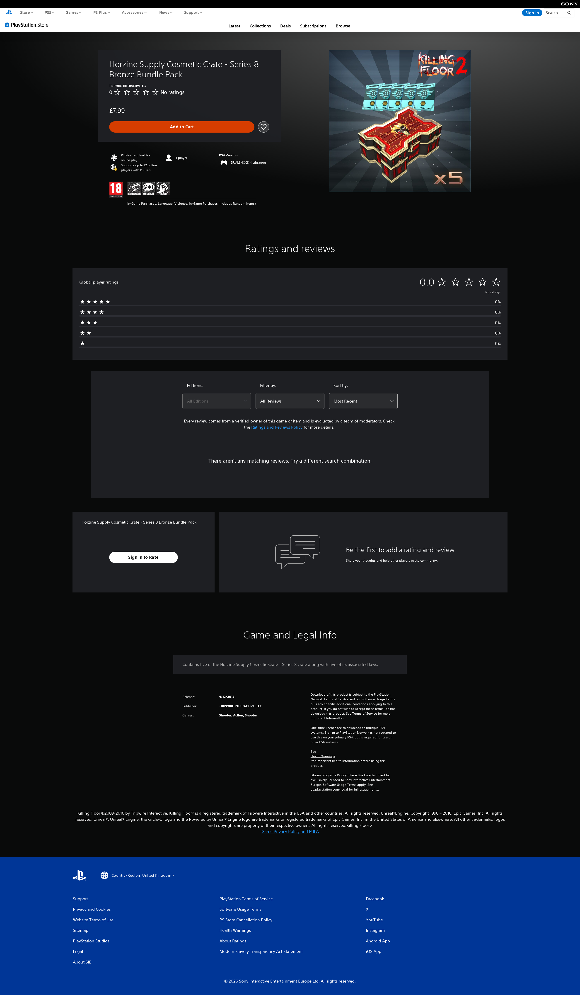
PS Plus (100, 12)
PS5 (47, 12)
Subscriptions (313, 25)
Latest (234, 25)
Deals (285, 25)
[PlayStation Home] (9, 12)
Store (25, 12)
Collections (260, 25)
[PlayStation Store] (28, 24)
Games (71, 12)
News (164, 12)
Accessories (132, 12)
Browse (343, 25)
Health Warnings (323, 756)
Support (191, 12)
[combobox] (216, 401)
